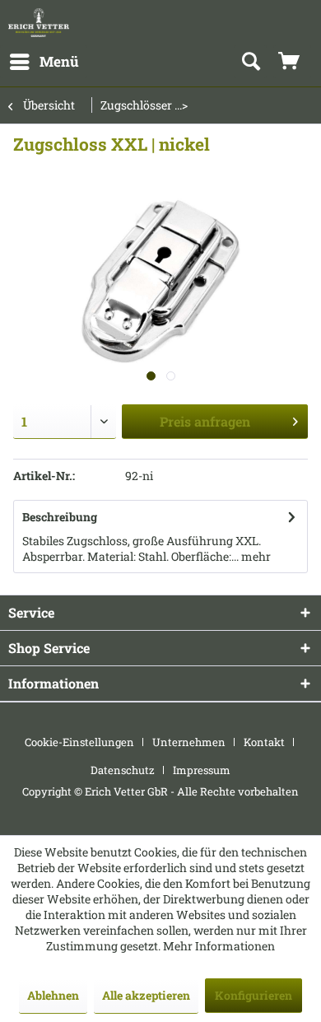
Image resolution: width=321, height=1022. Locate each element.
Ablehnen (53, 995)
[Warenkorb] (292, 61)
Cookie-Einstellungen (79, 742)
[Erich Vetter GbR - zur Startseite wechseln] (38, 22)
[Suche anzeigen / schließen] (250, 61)
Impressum (201, 770)
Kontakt (264, 742)
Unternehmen (189, 742)
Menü (59, 61)
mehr (255, 556)
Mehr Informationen (219, 946)
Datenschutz (123, 770)
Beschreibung (59, 517)
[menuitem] (43, 61)
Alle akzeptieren (146, 995)
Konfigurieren (253, 995)
